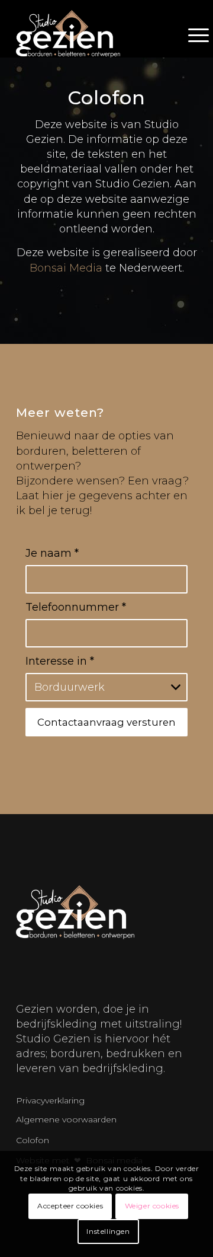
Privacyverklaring (50, 1100)
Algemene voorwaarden (66, 1119)
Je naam (52, 553)
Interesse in (59, 661)
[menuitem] (192, 34)
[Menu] (192, 34)
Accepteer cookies (70, 1205)
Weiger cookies (152, 1205)
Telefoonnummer (75, 607)
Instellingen (108, 1231)
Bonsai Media (66, 268)
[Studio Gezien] (75, 34)
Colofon (32, 1140)
